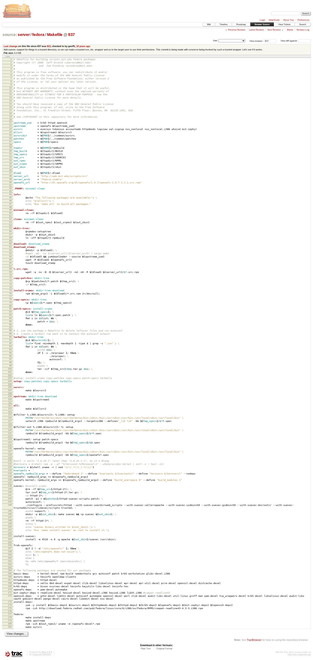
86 (10, 324)
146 (10, 514)
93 (10, 346)
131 (10, 464)
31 (10, 154)
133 (10, 470)
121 (10, 433)
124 (10, 442)
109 (10, 396)
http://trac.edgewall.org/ (299, 654)
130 (10, 460)
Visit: (215, 40)
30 (10, 151)
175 (10, 608)
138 (10, 485)
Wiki (209, 24)
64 (10, 256)
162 (10, 564)
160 (10, 558)
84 (10, 318)
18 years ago (83, 46)
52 (10, 219)
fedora (38, 34)
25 (10, 135)
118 (10, 424)
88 (10, 330)
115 (10, 414)
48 (10, 207)
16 (10, 107)
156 (10, 545)
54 (10, 225)
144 (10, 505)
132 (10, 467)
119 (10, 427)
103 (10, 378)
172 (10, 595)
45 (10, 197)
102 (10, 375)
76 (10, 293)
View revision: (256, 41)
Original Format (164, 648)
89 (10, 333)
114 (10, 411)
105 (10, 384)
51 (10, 216)
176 (10, 611)
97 (10, 359)
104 (10, 381)
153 (10, 536)
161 (10, 561)
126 (10, 448)
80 (10, 305)
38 (10, 176)
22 (10, 125)
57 (10, 234)
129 (10, 458)
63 (10, 253)
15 (10, 104)
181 (10, 627)
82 (10, 311)
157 (10, 548)
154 (10, 539)
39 (10, 179)
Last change (10, 46)
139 (10, 489)
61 (10, 247)
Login (262, 20)
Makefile (55, 34)
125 (10, 445)
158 (10, 551)
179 (10, 620)
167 (10, 580)
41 (10, 185)
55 (10, 228)
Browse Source (262, 24)
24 (10, 132)
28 (10, 145)
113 (10, 408)
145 (10, 511)
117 (10, 421)
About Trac (288, 20)
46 (10, 200)
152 (10, 533)
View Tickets (284, 24)
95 (10, 352)
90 (10, 337)
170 (10, 589)
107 (10, 390)
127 (10, 451)
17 (10, 110)
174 (10, 605)
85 (10, 321)
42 (10, 188)
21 (10, 122)
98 (10, 362)
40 (10, 182)
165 (10, 573)
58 (10, 237)
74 (10, 287)
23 (10, 129)
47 (10, 204)
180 (10, 623)
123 (10, 439)
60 (10, 243)
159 (10, 554)
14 (10, 100)
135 (10, 476)
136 (10, 480)
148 (10, 520)
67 (10, 266)
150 (10, 527)
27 (10, 141)
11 (10, 91)
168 (10, 583)
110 (10, 399)
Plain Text (146, 648)
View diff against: (289, 41)
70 (10, 275)
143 (10, 501)
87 (10, 327)
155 (10, 542)
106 (10, 387)
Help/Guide (274, 20)
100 (10, 368)
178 (10, 617)
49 (10, 210)
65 (10, 259)
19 (10, 116)
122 (10, 436)
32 (10, 157)
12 (10, 94)
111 (10, 402)
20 (10, 120)
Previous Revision (237, 30)
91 (10, 340)
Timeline (224, 24)
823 (49, 46)
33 (10, 160)
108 (10, 393)
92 (10, 343)
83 (10, 315)
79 (10, 302)
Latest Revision (256, 30)
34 (10, 163)
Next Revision (274, 30)
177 (10, 614)
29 (10, 147)
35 (10, 167)
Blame (290, 30)
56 (10, 231)
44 (10, 194)
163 (10, 567)
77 (10, 296)
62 (10, 250)
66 (10, 262)
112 (10, 405)
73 (10, 284)
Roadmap (241, 24)
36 (10, 170)
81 (10, 308)
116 (10, 417)
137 (10, 483)
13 (10, 97)
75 (10, 290)
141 (10, 495)
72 (10, 281)
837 (71, 34)
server (24, 34)
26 (10, 138)
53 (10, 222)
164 (10, 570)
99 (10, 365)
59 (10, 241)
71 (10, 278)
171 (10, 592)
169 (10, 586)
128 (10, 454)
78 (10, 299)
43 (10, 191)
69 (10, 272)
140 (10, 492)
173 (10, 601)
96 (10, 356)
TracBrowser (254, 640)
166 (10, 576)
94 (10, 349)
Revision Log (303, 30)
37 (10, 172)
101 (10, 372)
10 (10, 88)
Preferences (303, 20)
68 (10, 268)
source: (10, 34)
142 (10, 498)
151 (10, 530)
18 (10, 113)
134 (10, 473)
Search (302, 24)
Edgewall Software (42, 654)
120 (10, 430)
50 (10, 213)
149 (10, 523)
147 (10, 517)
